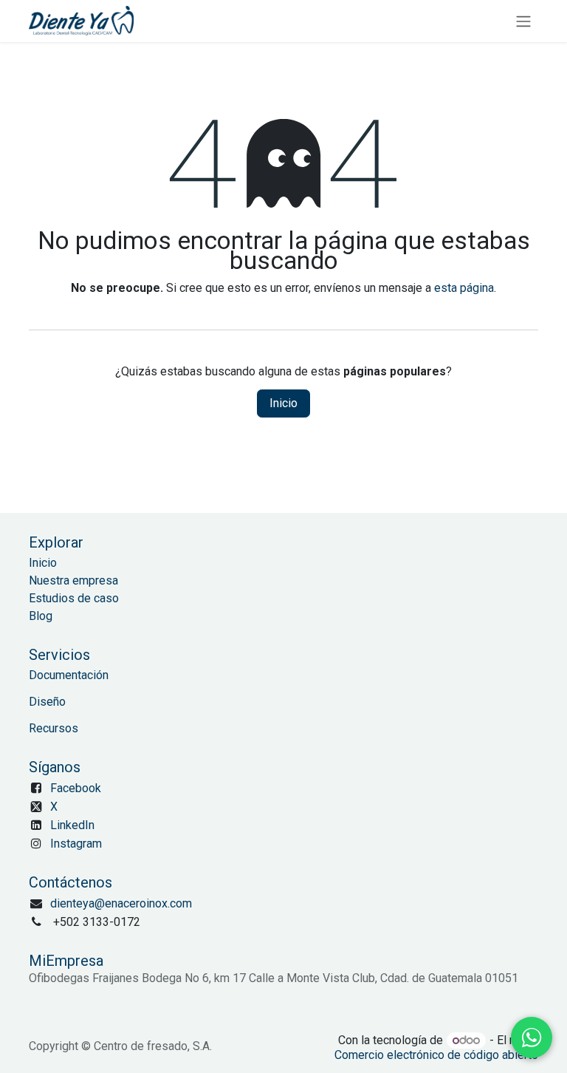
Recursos (53, 728)
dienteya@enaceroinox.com (121, 903)
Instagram (76, 844)
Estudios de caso (74, 598)
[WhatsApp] (531, 1037)
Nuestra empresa (73, 580)
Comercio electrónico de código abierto (436, 1055)
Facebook (75, 788)
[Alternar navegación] (523, 21)
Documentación (69, 675)
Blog (40, 616)
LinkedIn (72, 825)
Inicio (283, 403)
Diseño (47, 702)
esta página (464, 288)
